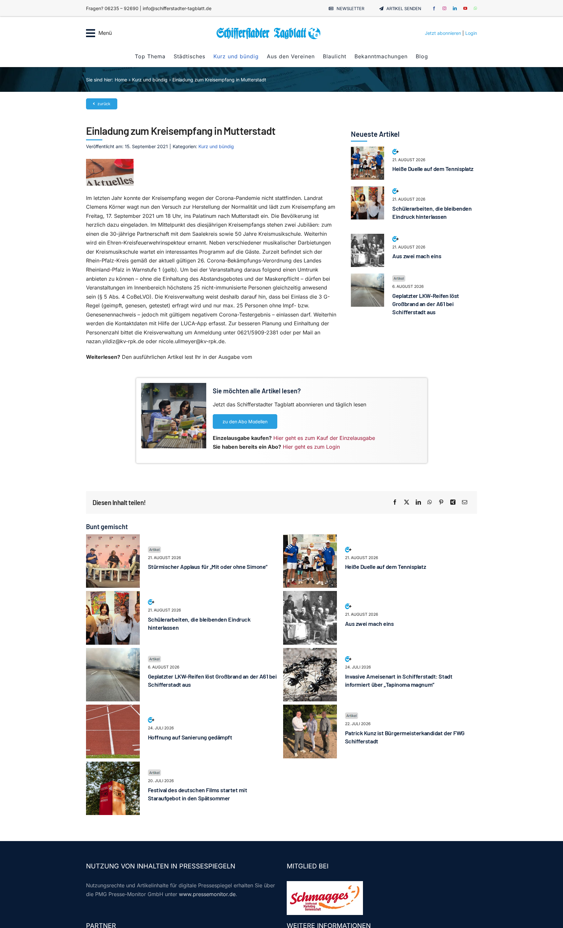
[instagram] (444, 8)
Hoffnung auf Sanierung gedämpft (190, 737)
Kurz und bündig (216, 146)
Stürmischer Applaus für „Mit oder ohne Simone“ (207, 566)
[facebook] (434, 8)
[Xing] (453, 502)
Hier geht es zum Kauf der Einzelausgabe (324, 438)
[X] (406, 502)
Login (471, 33)
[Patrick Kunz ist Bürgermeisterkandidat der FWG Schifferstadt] (310, 709)
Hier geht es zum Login (311, 446)
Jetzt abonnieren (443, 33)
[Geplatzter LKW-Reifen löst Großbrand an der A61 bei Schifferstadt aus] (367, 277)
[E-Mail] (464, 502)
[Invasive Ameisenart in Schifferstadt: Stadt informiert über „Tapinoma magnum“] (310, 652)
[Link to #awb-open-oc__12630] (90, 33)
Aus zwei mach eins (416, 256)
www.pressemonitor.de (207, 894)
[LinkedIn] (418, 502)
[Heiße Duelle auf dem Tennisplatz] (367, 151)
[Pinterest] (441, 502)
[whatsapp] (475, 8)
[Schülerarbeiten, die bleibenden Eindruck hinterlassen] (367, 190)
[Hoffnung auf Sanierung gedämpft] (113, 709)
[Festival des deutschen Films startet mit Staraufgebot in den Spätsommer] (113, 766)
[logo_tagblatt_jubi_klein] (268, 29)
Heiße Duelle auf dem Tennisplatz (432, 168)
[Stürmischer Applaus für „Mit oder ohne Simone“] (113, 538)
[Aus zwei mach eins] (367, 238)
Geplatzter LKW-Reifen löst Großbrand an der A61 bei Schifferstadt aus (425, 304)
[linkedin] (455, 8)
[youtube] (465, 8)
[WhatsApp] (429, 502)
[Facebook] (395, 502)
